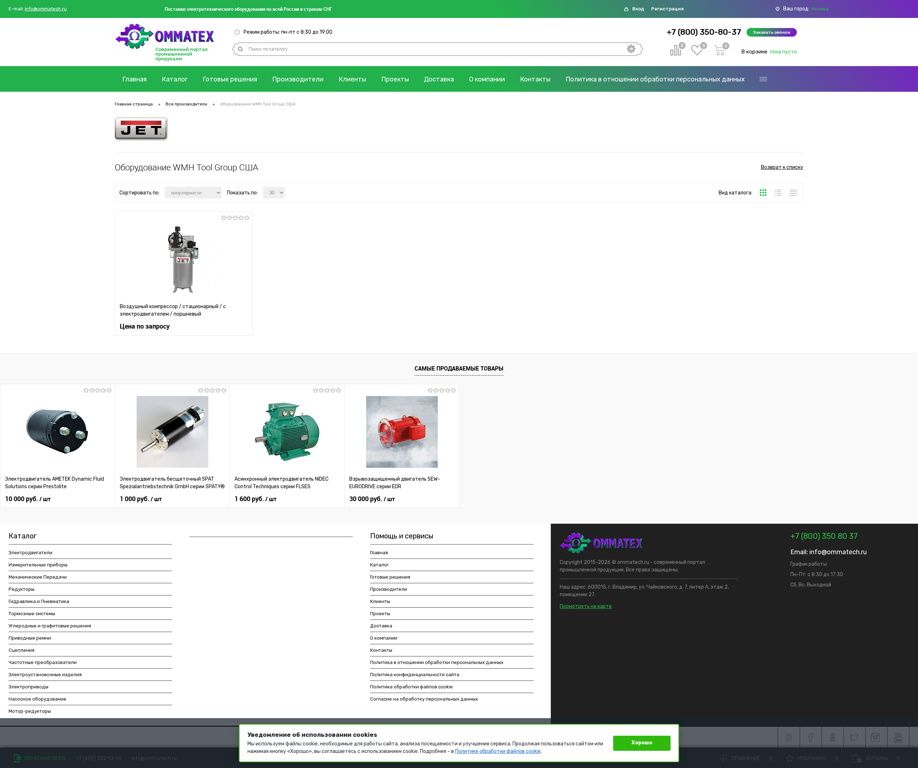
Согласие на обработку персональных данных (424, 699)
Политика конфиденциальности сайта (414, 674)
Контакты (535, 79)
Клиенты (352, 79)
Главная (134, 79)
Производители (297, 79)
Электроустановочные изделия (45, 674)
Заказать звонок (771, 32)
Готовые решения (230, 79)
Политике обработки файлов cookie (498, 751)
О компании (487, 79)
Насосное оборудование (37, 699)
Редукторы (21, 589)
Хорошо (641, 743)
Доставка (439, 79)
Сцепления (21, 650)
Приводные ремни (30, 638)
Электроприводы (28, 686)
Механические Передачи (38, 577)
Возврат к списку (782, 167)
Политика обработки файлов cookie (411, 686)
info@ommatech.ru (46, 9)
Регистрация (667, 8)
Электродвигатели (30, 552)
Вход (638, 8)
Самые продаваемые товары (459, 368)
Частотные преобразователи (43, 662)
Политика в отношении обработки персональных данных (655, 79)
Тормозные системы (32, 613)
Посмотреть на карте (586, 606)
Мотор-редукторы (30, 711)
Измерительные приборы (38, 564)
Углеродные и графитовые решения (50, 625)
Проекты (395, 79)
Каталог (175, 79)
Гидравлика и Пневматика (39, 601)
